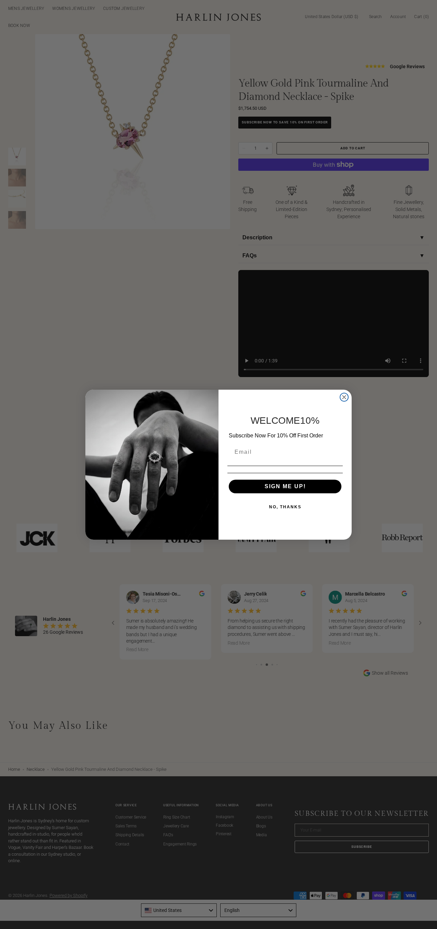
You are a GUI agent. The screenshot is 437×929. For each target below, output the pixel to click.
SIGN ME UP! (285, 486)
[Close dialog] (344, 397)
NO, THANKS (285, 507)
